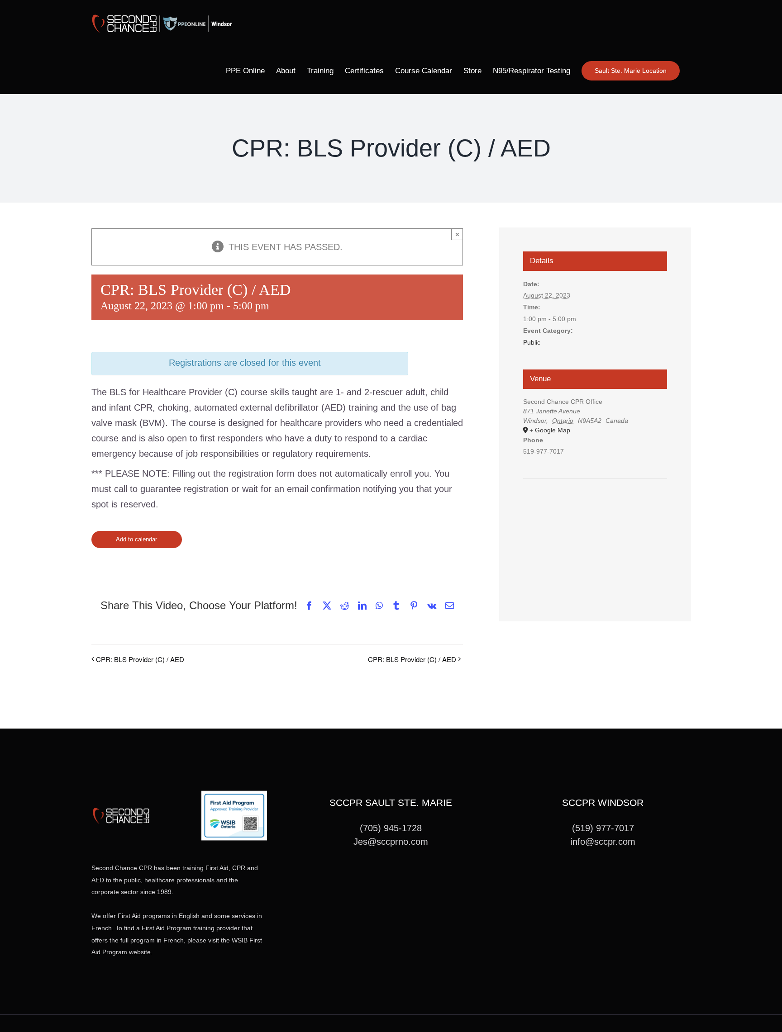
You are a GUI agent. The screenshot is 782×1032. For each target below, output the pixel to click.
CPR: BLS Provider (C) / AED (140, 659)
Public (531, 342)
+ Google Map (549, 430)
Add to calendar (136, 539)
